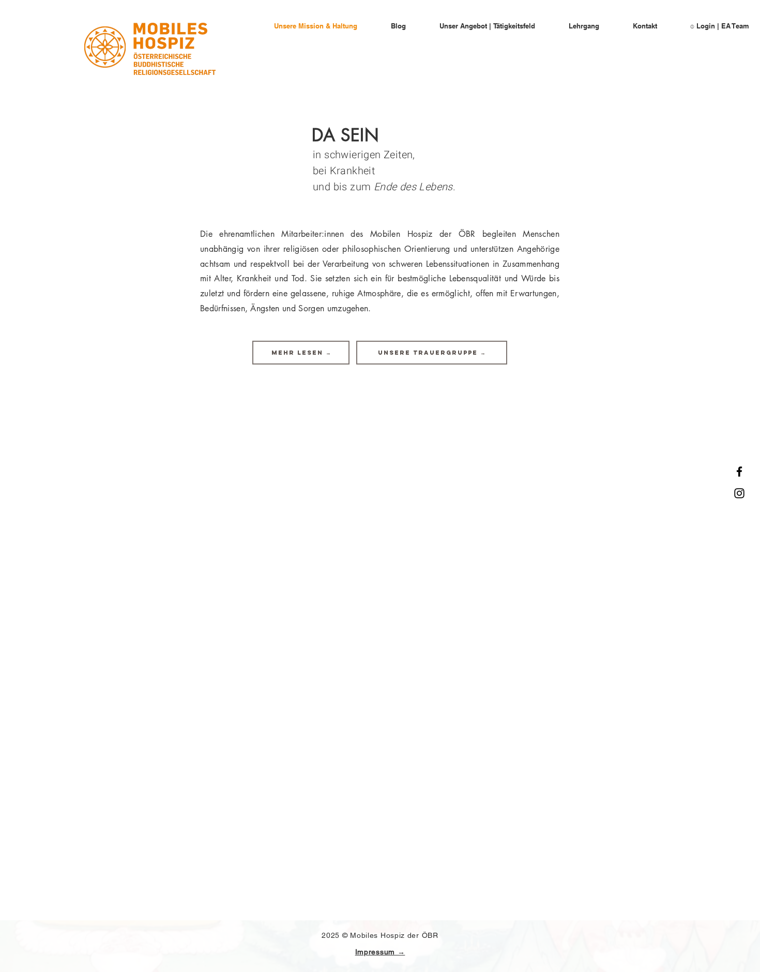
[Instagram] (739, 493)
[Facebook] (739, 471)
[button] (300, 352)
